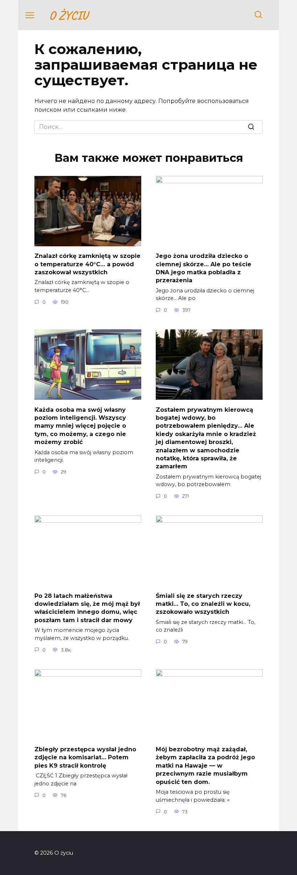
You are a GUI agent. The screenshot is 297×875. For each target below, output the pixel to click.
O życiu (68, 15)
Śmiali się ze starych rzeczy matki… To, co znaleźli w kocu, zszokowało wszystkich (203, 603)
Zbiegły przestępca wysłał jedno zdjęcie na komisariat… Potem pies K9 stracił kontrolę (85, 757)
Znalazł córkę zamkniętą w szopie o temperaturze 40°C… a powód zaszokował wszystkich (87, 264)
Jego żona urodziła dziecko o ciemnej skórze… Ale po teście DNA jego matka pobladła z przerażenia (203, 268)
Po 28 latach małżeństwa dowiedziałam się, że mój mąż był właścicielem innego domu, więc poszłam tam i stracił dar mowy (87, 607)
